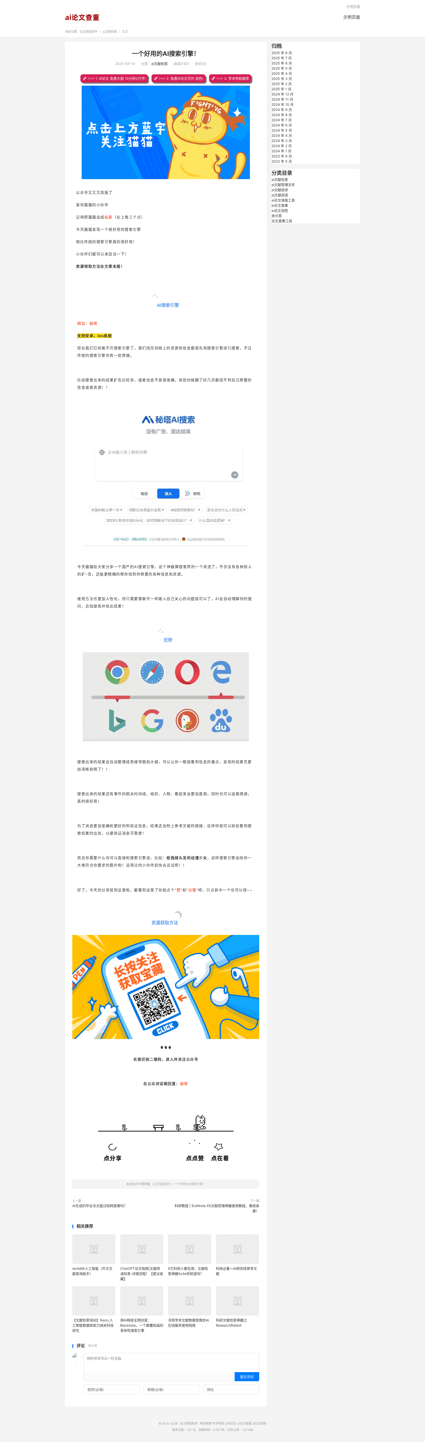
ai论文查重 (280, 205)
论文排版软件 (82, 17)
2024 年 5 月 (282, 130)
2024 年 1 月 (281, 151)
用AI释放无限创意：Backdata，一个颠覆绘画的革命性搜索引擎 (141, 1325)
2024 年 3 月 (282, 141)
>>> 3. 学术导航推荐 (232, 78)
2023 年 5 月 (282, 161)
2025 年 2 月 (282, 84)
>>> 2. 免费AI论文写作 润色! (181, 78)
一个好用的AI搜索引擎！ (166, 53)
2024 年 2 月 (282, 146)
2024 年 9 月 (282, 110)
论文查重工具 (282, 221)
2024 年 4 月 (282, 135)
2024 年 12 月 (282, 94)
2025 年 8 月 (282, 53)
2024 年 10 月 (283, 104)
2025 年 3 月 (282, 79)
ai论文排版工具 (283, 200)
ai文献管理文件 (283, 185)
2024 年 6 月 (282, 125)
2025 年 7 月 (282, 58)
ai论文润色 (280, 210)
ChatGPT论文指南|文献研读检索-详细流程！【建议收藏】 (141, 1273)
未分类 (277, 216)
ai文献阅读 (280, 195)
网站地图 (206, 1423)
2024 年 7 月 (282, 120)
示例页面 (351, 17)
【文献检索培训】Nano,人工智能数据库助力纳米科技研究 (93, 1325)
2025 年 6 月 (282, 63)
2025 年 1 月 (281, 89)
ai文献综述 (280, 190)
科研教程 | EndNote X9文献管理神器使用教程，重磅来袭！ (217, 1208)
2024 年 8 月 (282, 115)
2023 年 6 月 (282, 156)
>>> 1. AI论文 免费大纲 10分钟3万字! (117, 78)
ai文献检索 (110, 31)
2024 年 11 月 (282, 99)
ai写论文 (230, 1423)
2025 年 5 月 (282, 68)
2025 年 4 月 (282, 73)
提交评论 (247, 1377)
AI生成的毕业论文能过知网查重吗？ (99, 1206)
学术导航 (218, 1423)
